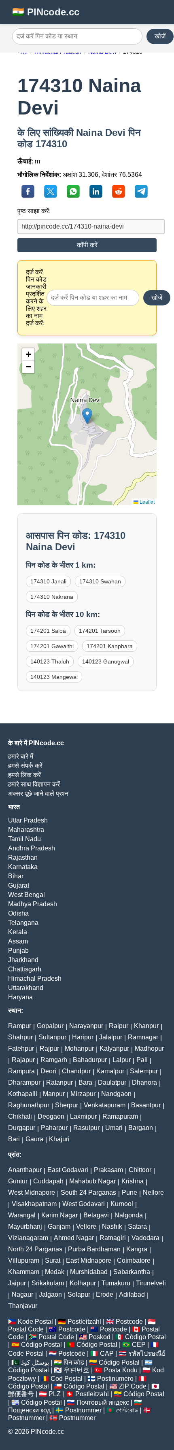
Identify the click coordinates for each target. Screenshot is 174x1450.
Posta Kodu (121, 1370)
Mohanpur (79, 1048)
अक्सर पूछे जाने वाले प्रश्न (38, 793)
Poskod (99, 1336)
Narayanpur (86, 1025)
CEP (139, 1344)
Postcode (129, 1321)
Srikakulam (48, 1283)
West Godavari (83, 1203)
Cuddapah (48, 1181)
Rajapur (23, 1059)
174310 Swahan (100, 581)
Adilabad (132, 1294)
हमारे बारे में (20, 756)
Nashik (112, 1226)
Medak (54, 1271)
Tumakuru (116, 1283)
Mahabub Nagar (92, 1181)
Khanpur (146, 1025)
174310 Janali (48, 581)
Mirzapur (82, 1093)
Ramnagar (143, 1037)
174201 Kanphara (110, 646)
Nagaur (22, 1294)
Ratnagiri (113, 1237)
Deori (48, 1071)
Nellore (153, 1192)
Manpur (54, 1093)
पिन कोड (74, 1362)
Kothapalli (22, 1093)
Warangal (22, 1215)
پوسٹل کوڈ (35, 1362)
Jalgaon (50, 1294)
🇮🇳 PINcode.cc (45, 11)
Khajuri (59, 1139)
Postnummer (83, 1410)
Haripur (82, 1037)
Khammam (23, 1271)
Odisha (18, 913)
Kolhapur (83, 1283)
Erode (104, 1294)
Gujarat (18, 885)
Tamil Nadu (24, 838)
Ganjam (59, 1226)
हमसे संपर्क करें (25, 765)
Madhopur (149, 1048)
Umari (114, 1127)
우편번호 (76, 1370)
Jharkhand (23, 959)
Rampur (19, 1025)
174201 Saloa (48, 630)
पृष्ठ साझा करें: (34, 211)
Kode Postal (35, 1321)
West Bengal (26, 894)
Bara (85, 1082)
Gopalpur (50, 1025)
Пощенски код (29, 1410)
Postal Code (26, 1329)
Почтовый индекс (102, 1402)
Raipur (118, 1025)
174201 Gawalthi (52, 646)
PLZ (55, 1394)
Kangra (136, 1249)
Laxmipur (83, 1116)
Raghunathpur (28, 1105)
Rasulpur (86, 1127)
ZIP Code (132, 1386)
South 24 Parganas (88, 1192)
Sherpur (66, 1105)
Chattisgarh (24, 969)
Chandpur (76, 1071)
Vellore (86, 1226)
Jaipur (17, 1283)
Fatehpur (21, 1048)
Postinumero (115, 1378)
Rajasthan (23, 857)
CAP (107, 1353)
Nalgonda (129, 1215)
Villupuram (23, 1260)
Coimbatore (134, 1260)
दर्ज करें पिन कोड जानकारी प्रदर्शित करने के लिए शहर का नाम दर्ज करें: (36, 297)
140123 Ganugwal (105, 661)
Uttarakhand (25, 987)
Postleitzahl (84, 1321)
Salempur (144, 1071)
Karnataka (23, 866)
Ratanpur (59, 1082)
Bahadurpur (90, 1059)
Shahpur (20, 1037)
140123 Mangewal (54, 677)
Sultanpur (52, 1037)
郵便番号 (21, 1394)
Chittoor (140, 1169)
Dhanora (144, 1082)
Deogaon (51, 1116)
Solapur (79, 1294)
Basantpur (146, 1105)
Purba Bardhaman (94, 1249)
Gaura (34, 1139)
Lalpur (121, 1059)
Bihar (15, 876)
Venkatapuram (104, 1105)
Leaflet (146, 501)
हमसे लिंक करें (24, 775)
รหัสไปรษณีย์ (147, 1353)
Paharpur (54, 1127)
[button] (87, 416)
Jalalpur (110, 1037)
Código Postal (145, 1336)
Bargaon (140, 1127)
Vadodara (145, 1237)
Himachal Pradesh (35, 978)
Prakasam (108, 1169)
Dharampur (24, 1082)
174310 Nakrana (51, 597)
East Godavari (67, 1169)
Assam (18, 941)
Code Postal (26, 1353)
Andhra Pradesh (31, 848)
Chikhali (20, 1116)
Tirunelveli (151, 1283)
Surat (52, 1260)
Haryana (20, 997)
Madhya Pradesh (32, 904)
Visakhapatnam (34, 1203)
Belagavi (96, 1215)
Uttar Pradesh (28, 820)
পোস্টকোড (127, 1410)
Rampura (21, 1071)
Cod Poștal (67, 1378)
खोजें (160, 36)
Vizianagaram (28, 1237)
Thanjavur (22, 1305)
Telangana (23, 922)
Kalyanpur (114, 1048)
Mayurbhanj (25, 1226)
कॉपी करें (87, 245)
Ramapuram (120, 1116)
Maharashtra (26, 829)
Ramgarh (53, 1059)
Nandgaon (116, 1093)
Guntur (18, 1181)
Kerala (17, 932)
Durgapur (21, 1127)
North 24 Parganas (35, 1249)
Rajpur (49, 1048)
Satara (137, 1226)
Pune (129, 1192)
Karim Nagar (59, 1215)
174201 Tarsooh (100, 630)
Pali (142, 1059)
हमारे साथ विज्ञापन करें (34, 784)
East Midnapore (88, 1260)
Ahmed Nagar (74, 1237)
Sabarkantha (131, 1271)
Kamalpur (110, 1071)
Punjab (18, 950)
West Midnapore (31, 1192)
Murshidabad (89, 1271)
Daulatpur (112, 1082)
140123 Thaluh (49, 661)
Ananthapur (25, 1169)
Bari (14, 1139)
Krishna (132, 1181)
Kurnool (121, 1203)
